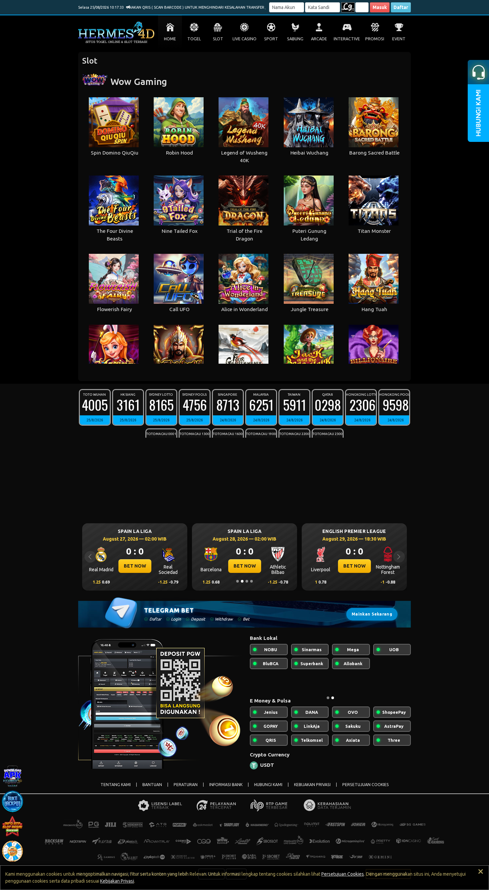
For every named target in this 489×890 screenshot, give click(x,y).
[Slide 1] (237, 581)
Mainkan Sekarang (372, 614)
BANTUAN (152, 784)
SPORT (271, 39)
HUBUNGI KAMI (268, 784)
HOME (170, 39)
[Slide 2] (242, 581)
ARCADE (319, 39)
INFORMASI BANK (226, 784)
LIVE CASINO (244, 39)
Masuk (380, 7)
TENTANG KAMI (115, 784)
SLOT (218, 39)
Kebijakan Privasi (117, 881)
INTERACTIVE (347, 39)
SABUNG (295, 39)
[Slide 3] (246, 581)
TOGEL (194, 39)
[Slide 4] (251, 581)
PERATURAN (186, 784)
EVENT (399, 39)
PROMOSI (374, 39)
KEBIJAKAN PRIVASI (312, 784)
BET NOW (135, 566)
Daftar (401, 7)
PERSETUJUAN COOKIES (365, 784)
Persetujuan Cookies (342, 874)
